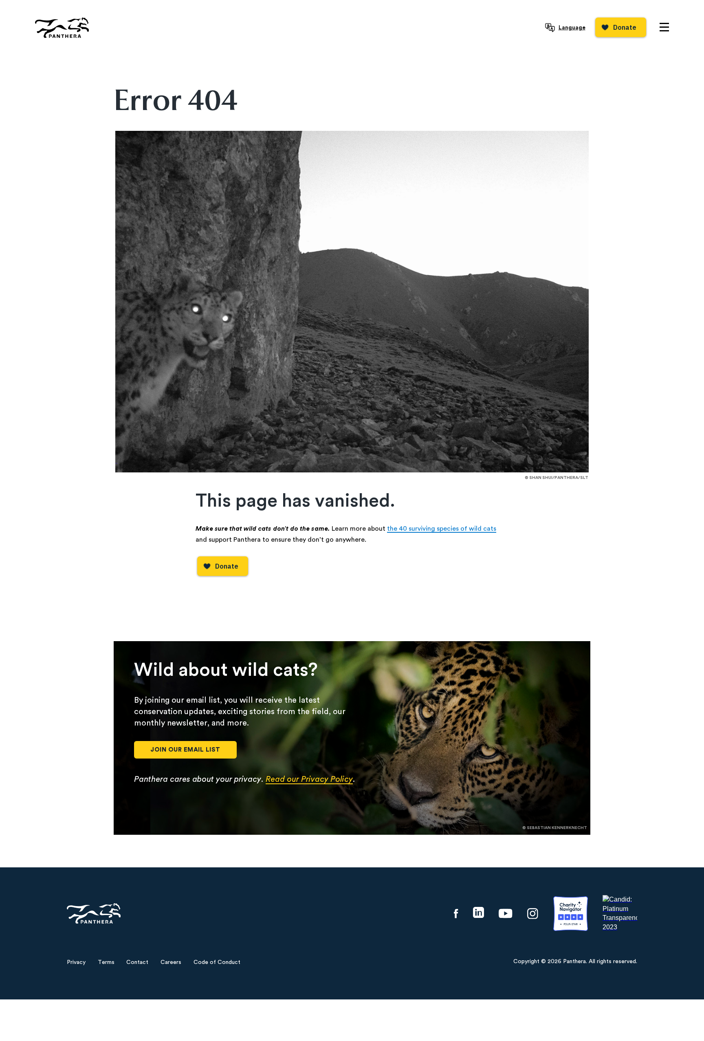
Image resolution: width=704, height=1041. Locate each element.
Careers (171, 962)
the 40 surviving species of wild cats (441, 528)
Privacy (76, 962)
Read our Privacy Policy (309, 779)
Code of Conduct (217, 962)
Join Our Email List (185, 750)
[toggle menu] (664, 27)
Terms (106, 962)
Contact (137, 962)
